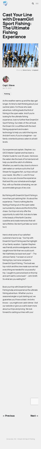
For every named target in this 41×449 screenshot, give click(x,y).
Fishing (7, 94)
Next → (34, 415)
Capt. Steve (9, 85)
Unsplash (35, 70)
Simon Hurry (27, 70)
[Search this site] (33, 3)
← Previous (9, 415)
